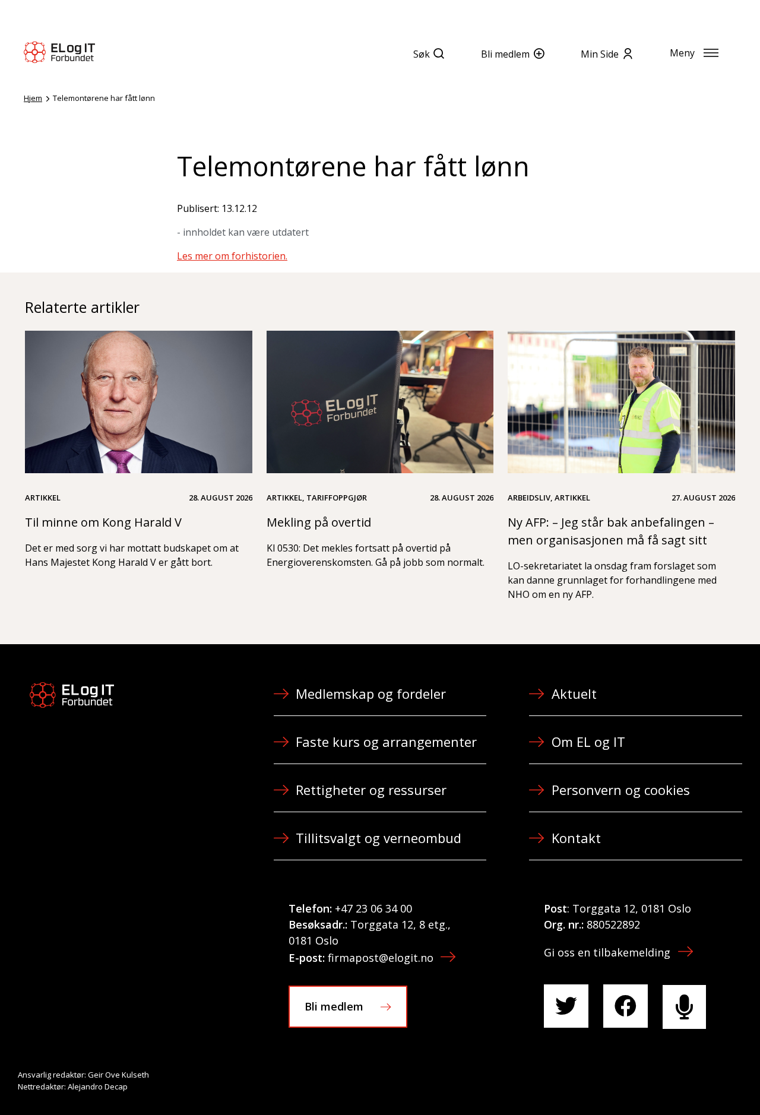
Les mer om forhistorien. (232, 255)
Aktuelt (574, 693)
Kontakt (576, 838)
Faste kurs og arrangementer (386, 741)
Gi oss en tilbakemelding (607, 952)
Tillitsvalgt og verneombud (378, 838)
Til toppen (685, 1080)
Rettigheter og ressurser (371, 790)
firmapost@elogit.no (380, 958)
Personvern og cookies (621, 790)
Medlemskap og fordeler (371, 693)
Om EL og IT (588, 741)
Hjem (33, 98)
